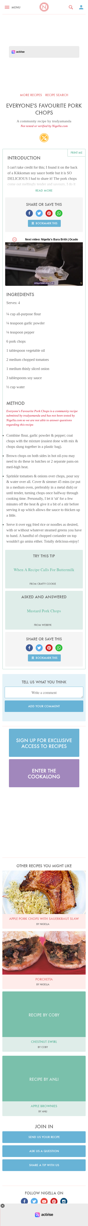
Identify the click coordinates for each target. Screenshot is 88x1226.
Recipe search (56, 95)
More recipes (31, 95)
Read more (44, 190)
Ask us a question (44, 1151)
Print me (76, 152)
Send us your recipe (44, 1137)
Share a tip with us (44, 1165)
